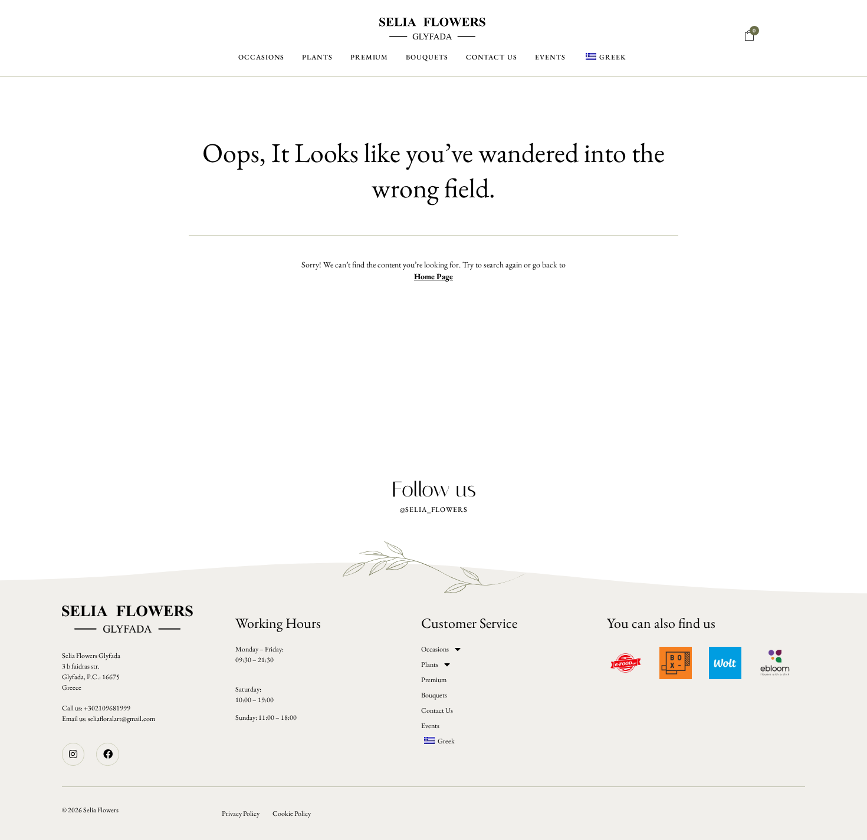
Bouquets (427, 57)
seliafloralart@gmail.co (119, 718)
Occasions (261, 57)
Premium (369, 57)
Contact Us (491, 57)
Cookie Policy (291, 813)
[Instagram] (73, 754)
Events (550, 57)
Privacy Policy (241, 813)
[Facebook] (107, 754)
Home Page (433, 276)
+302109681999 (107, 708)
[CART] (749, 35)
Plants (317, 57)
